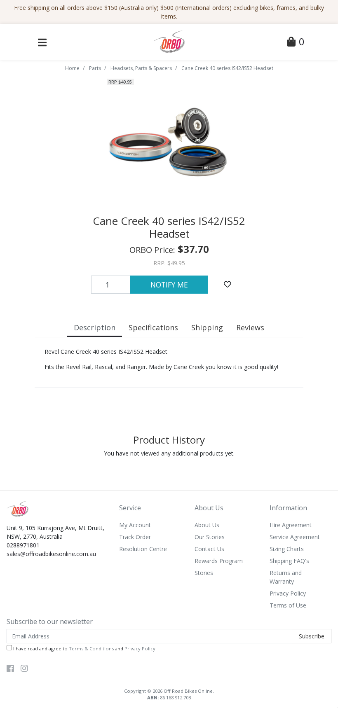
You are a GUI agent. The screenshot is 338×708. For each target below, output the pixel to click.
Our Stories (210, 537)
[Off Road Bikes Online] (168, 41)
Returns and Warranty (286, 577)
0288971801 (23, 545)
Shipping (207, 327)
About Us (207, 525)
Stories (204, 573)
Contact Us (209, 549)
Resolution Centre (143, 549)
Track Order (135, 537)
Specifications (153, 327)
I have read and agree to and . (84, 648)
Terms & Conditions (91, 648)
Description (94, 327)
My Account (135, 525)
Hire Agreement (291, 525)
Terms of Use (288, 605)
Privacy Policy (288, 593)
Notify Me (169, 285)
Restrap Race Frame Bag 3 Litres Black (70, 675)
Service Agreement (295, 537)
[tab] (94, 328)
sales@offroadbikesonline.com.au (51, 554)
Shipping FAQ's (289, 561)
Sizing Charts (287, 549)
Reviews (250, 327)
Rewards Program (219, 561)
